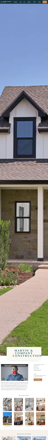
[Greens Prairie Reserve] (5, 2)
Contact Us (44, 2)
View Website (38, 379)
